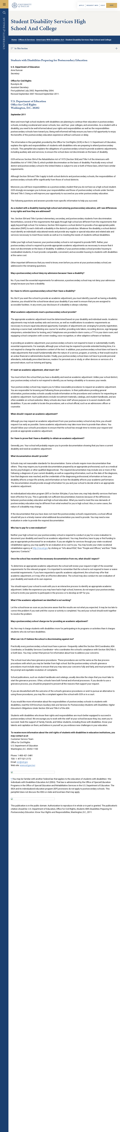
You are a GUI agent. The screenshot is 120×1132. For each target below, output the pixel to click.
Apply (81, 5)
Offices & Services (26, 40)
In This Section (21, 48)
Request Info (92, 5)
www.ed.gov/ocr (27, 765)
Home (14, 40)
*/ (12, 779)
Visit (103, 5)
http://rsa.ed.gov (40, 548)
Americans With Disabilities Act (50, 40)
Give (111, 5)
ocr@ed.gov (22, 762)
